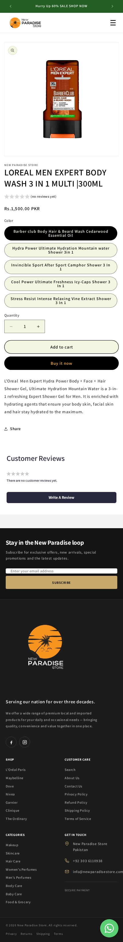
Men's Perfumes (18, 877)
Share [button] (15, 428)
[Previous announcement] (10, 6)
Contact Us (73, 786)
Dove (10, 786)
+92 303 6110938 (88, 860)
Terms (58, 934)
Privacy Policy (76, 794)
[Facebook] (11, 742)
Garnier (11, 802)
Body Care (14, 886)
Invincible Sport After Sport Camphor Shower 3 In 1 (60, 267)
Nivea (10, 794)
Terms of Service (78, 819)
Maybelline (14, 778)
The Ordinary (16, 819)
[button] (30, 197)
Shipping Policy (77, 810)
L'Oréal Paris (16, 769)
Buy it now (61, 363)
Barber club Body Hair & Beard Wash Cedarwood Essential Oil (60, 233)
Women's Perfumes (21, 869)
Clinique (12, 810)
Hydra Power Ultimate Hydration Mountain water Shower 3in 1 (61, 250)
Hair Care (13, 861)
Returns (26, 934)
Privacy (11, 934)
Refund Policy (76, 802)
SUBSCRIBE (61, 582)
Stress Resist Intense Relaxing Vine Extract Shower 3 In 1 (61, 300)
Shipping (43, 934)
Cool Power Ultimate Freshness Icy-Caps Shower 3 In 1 (60, 283)
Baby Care (14, 894)
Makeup (12, 845)
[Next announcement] (112, 6)
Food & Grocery (18, 902)
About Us (72, 778)
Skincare (13, 853)
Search (70, 769)
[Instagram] (24, 742)
